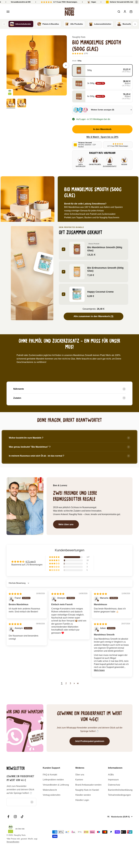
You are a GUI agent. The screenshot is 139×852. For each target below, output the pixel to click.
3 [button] (70, 683)
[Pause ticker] (136, 2)
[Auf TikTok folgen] (22, 816)
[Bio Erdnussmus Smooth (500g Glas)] (19, 261)
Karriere (79, 779)
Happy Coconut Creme (100, 291)
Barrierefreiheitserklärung (120, 790)
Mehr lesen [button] (99, 670)
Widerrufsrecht (50, 790)
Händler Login (82, 800)
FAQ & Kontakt (50, 774)
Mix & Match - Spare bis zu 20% (102, 137)
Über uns (79, 774)
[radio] (102, 70)
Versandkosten (13, 842)
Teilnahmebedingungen (119, 795)
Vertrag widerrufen (51, 795)
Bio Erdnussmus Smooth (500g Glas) (105, 269)
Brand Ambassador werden (88, 785)
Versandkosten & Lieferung (56, 785)
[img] (15, 594)
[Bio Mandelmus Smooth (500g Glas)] (32, 238)
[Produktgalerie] (37, 65)
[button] (54, 557)
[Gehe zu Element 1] (11, 103)
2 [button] (66, 683)
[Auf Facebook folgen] (8, 816)
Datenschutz (114, 785)
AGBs (111, 774)
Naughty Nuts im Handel (87, 790)
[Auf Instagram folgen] (15, 816)
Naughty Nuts (78, 37)
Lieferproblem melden (53, 779)
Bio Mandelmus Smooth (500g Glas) (104, 249)
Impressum (113, 779)
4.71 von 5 (31, 562)
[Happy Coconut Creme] (45, 263)
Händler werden (83, 795)
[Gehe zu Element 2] (21, 103)
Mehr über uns (66, 524)
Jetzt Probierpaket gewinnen (89, 741)
